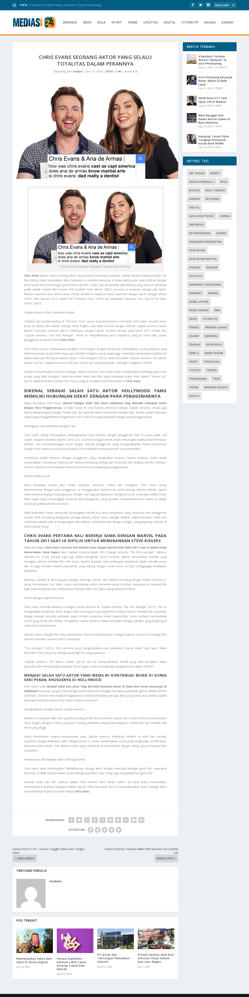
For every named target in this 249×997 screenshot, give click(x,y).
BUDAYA (194, 190)
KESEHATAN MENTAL (203, 259)
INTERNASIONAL (200, 233)
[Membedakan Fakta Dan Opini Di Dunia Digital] (34, 940)
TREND (133, 23)
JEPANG (221, 233)
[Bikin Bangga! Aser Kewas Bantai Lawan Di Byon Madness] (191, 118)
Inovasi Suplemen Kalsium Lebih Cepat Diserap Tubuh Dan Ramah (72, 964)
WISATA (194, 396)
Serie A (194, 353)
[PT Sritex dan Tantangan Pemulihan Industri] (115, 938)
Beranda (70, 23)
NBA (217, 310)
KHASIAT (195, 267)
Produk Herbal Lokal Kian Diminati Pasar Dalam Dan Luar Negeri (156, 958)
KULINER (211, 267)
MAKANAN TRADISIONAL (205, 284)
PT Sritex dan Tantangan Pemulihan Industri (113, 958)
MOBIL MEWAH (199, 310)
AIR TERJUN (196, 173)
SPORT (116, 23)
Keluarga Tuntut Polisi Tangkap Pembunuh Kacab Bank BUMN (213, 140)
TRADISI (211, 370)
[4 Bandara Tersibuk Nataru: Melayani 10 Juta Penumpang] (191, 59)
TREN (216, 379)
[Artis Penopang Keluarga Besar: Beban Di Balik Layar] (191, 80)
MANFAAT (195, 293)
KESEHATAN (197, 250)
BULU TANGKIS (215, 190)
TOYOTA (195, 370)
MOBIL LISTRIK (198, 301)
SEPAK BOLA (214, 344)
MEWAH (213, 293)
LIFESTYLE (151, 23)
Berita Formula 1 (202, 182)
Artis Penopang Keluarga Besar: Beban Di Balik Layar (215, 80)
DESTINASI (212, 199)
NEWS (87, 23)
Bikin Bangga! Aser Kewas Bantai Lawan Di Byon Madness (214, 118)
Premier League (216, 327)
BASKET (215, 173)
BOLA (101, 23)
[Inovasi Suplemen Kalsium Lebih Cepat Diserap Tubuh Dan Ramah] (75, 940)
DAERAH (227, 23)
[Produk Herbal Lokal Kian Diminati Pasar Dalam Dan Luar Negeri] (156, 938)
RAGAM (210, 23)
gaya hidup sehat (202, 216)
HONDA (225, 216)
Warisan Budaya (216, 387)
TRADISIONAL (198, 379)
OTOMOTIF (189, 23)
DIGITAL (170, 23)
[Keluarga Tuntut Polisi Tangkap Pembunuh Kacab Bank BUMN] (191, 139)
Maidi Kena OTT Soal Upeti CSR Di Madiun (212, 99)
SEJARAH (194, 344)
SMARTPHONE (213, 353)
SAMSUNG (211, 336)
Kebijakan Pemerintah (205, 242)
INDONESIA (196, 224)
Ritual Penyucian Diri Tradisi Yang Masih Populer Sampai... (65, 5)
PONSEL (194, 327)
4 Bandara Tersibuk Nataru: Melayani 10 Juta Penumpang (212, 60)
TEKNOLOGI (211, 361)
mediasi (77, 71)
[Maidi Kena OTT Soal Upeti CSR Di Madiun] (191, 101)
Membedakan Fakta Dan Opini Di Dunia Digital (34, 960)
